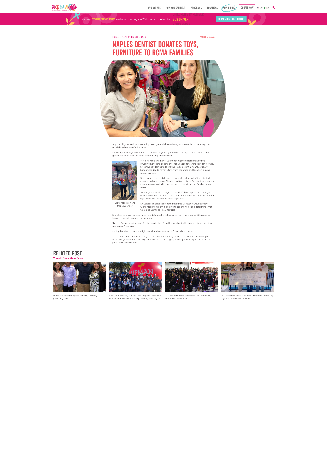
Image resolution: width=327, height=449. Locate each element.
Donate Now (247, 8)
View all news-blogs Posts (68, 258)
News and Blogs (130, 37)
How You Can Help (175, 8)
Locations (212, 8)
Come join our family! (231, 19)
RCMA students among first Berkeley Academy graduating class (75, 299)
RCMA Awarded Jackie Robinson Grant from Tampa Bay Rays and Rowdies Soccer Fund (247, 299)
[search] (273, 9)
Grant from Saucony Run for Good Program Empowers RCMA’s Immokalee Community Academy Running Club (135, 299)
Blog (143, 37)
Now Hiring (229, 8)
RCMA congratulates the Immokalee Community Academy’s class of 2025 (188, 299)
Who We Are (154, 8)
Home (115, 37)
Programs (196, 8)
